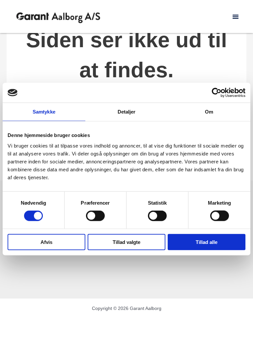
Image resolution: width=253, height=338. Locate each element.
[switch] (95, 216)
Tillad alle (206, 242)
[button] (235, 16)
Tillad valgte (126, 242)
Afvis (46, 242)
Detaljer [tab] (127, 112)
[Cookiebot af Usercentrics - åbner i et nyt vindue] (216, 93)
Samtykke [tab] (44, 112)
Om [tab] (209, 112)
